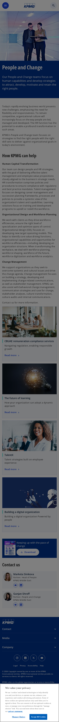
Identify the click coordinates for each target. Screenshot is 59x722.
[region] (29, 703)
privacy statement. (15, 711)
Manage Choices (18, 717)
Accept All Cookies (38, 717)
